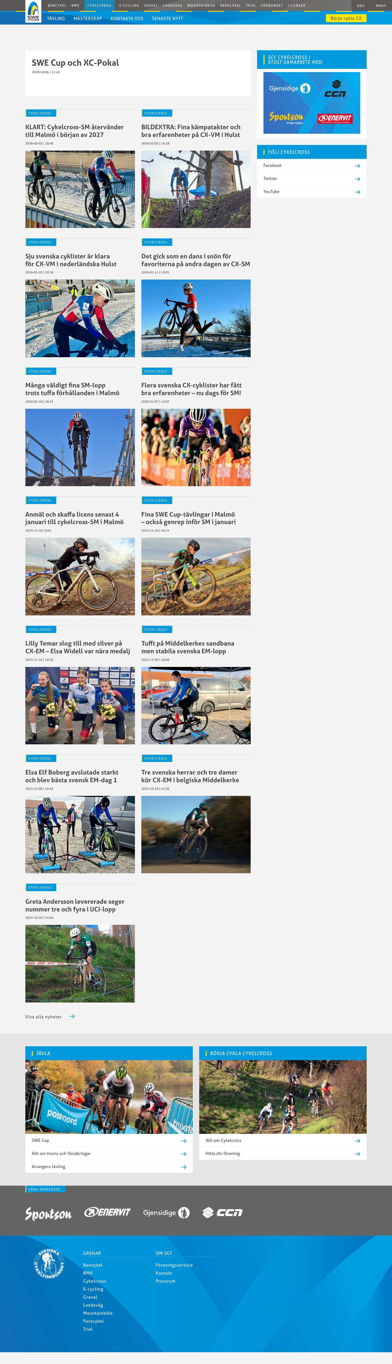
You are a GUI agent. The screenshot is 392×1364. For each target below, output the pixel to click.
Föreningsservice (174, 1265)
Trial (251, 5)
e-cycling (129, 5)
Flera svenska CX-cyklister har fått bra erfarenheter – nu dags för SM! (191, 389)
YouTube (271, 191)
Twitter (270, 178)
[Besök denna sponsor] (48, 1215)
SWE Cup (40, 1140)
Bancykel (57, 5)
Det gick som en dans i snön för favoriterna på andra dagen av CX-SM (195, 260)
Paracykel (230, 5)
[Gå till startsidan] (51, 1277)
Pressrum (166, 1281)
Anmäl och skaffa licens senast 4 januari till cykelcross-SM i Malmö (74, 518)
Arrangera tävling (48, 1166)
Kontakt (164, 1273)
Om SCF (164, 1253)
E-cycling (93, 1289)
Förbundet (272, 5)
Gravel (151, 5)
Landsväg (173, 5)
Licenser (297, 5)
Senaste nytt (167, 18)
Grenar (92, 1253)
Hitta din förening (223, 1153)
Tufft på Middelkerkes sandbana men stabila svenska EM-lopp (187, 647)
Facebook (272, 165)
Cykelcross (99, 5)
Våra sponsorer (45, 1189)
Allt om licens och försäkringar (61, 1153)
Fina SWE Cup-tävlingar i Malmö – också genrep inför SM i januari (188, 518)
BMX (75, 5)
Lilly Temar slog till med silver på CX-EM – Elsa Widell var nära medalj (77, 647)
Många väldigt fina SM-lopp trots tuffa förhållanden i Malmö (72, 389)
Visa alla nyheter (43, 1016)
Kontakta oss (127, 18)
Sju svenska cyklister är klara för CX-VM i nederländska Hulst (71, 260)
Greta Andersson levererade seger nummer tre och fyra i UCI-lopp (75, 905)
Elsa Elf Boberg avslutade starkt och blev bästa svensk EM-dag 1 (71, 776)
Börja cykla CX (346, 18)
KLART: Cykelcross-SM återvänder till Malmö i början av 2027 (74, 131)
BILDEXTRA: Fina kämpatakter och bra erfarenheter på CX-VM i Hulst (191, 131)
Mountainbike (201, 5)
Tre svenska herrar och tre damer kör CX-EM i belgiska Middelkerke (190, 776)
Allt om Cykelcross (223, 1140)
